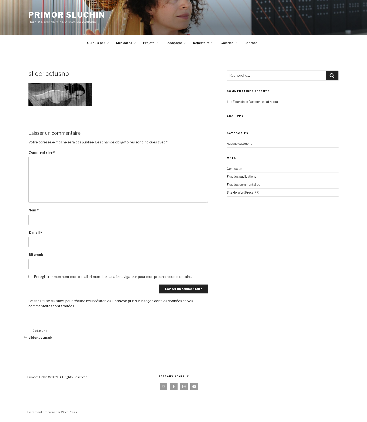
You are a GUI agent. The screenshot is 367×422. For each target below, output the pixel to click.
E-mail (35, 233)
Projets (148, 43)
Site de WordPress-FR (243, 192)
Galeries (227, 43)
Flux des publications (241, 176)
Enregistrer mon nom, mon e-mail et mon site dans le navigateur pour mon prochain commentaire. (113, 277)
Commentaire (41, 152)
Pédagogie (173, 43)
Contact (250, 43)
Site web (35, 255)
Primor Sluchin (66, 15)
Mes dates (124, 43)
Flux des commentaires (243, 184)
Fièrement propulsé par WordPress (52, 412)
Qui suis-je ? (96, 43)
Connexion (234, 168)
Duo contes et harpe (263, 101)
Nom (33, 210)
